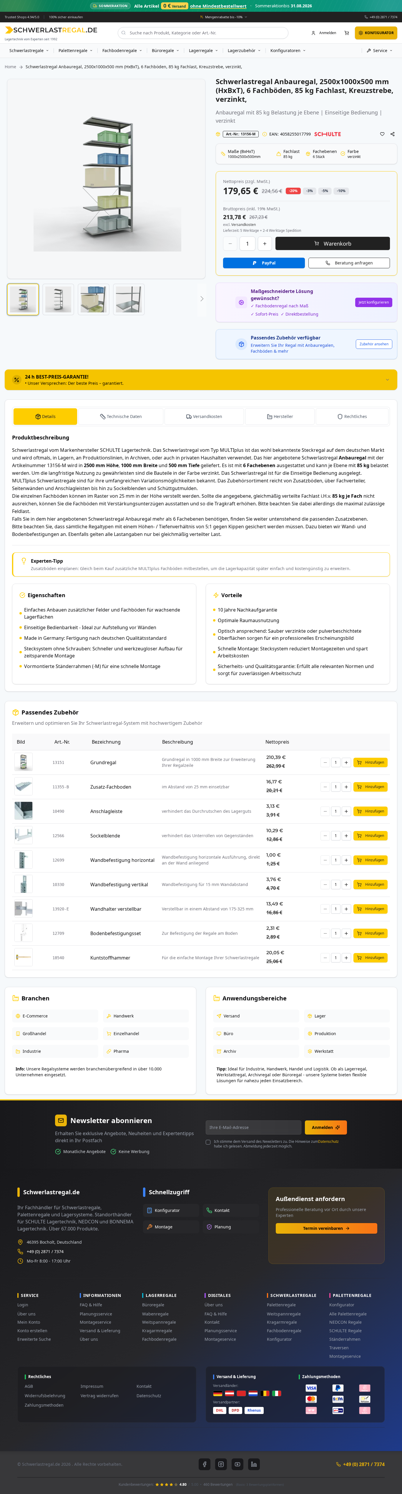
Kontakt (212, 1322)
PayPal (268, 263)
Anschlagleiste (106, 811)
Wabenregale (155, 1314)
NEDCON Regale (345, 1322)
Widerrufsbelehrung (45, 1395)
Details (49, 416)
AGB (29, 1386)
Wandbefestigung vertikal (119, 884)
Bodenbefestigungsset (115, 933)
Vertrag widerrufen (100, 1395)
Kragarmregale (157, 1330)
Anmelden (322, 1127)
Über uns (26, 1314)
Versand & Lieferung (100, 1330)
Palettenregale (281, 1305)
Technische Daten (124, 416)
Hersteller (283, 416)
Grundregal (103, 762)
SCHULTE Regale (345, 1330)
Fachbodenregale (159, 1339)
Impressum (92, 1386)
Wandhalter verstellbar (116, 909)
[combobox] (203, 33)
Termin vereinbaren (323, 1228)
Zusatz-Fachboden (110, 787)
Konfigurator (279, 1339)
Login (22, 1305)
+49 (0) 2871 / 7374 (383, 16)
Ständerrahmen (345, 1339)
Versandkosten (207, 416)
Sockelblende (105, 835)
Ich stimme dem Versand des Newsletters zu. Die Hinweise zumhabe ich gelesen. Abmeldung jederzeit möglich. (276, 1144)
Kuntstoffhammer (110, 958)
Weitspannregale (159, 1322)
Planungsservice (96, 1314)
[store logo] (51, 30)
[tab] (201, 380)
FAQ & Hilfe (91, 1305)
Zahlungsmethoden (44, 1405)
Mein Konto (28, 1322)
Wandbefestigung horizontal (122, 860)
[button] (23, 299)
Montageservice (95, 1322)
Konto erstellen (32, 1330)
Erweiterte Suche (34, 1339)
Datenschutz (328, 1141)
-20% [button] (293, 190)
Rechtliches (355, 416)
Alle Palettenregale (348, 1314)
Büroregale (153, 1305)
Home (10, 66)
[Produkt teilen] (392, 134)
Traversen (339, 1347)
